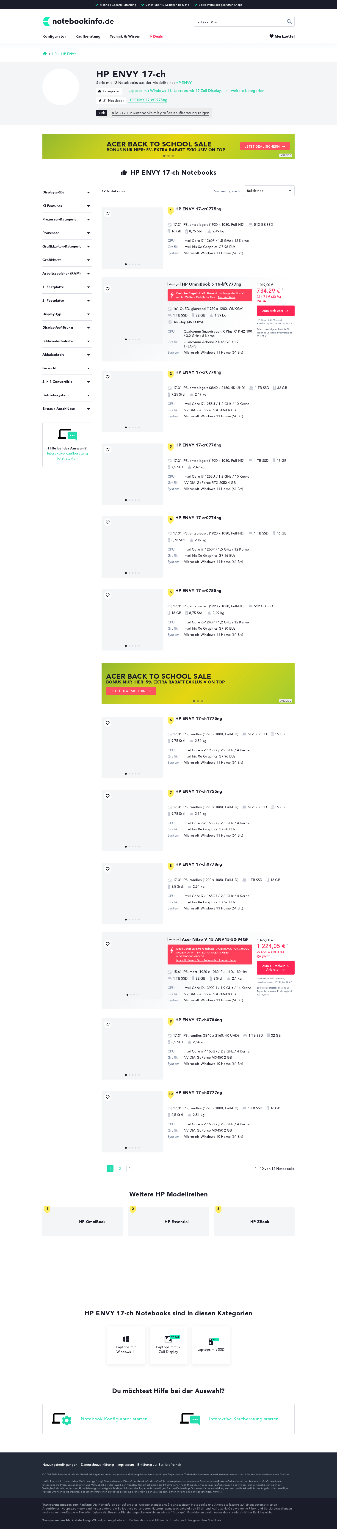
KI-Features (52, 206)
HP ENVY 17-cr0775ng (147, 100)
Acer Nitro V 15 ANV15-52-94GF (215, 939)
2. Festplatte (53, 300)
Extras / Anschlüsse (58, 408)
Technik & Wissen (125, 36)
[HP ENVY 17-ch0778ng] (132, 893)
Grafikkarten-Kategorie (62, 246)
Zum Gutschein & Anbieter (275, 968)
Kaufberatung (88, 36)
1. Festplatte (53, 287)
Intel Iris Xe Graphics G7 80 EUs (210, 628)
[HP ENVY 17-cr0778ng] (132, 401)
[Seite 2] (129, 1168)
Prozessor (50, 233)
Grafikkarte (52, 260)
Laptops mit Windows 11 (149, 90)
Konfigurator (54, 36)
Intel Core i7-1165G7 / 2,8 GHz (209, 896)
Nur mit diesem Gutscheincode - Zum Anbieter (206, 960)
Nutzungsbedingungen (59, 1465)
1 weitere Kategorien (246, 90)
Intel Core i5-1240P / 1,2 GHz (207, 622)
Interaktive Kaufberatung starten (244, 1419)
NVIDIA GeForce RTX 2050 (205, 410)
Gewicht (49, 368)
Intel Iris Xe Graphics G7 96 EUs (210, 247)
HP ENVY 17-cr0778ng (198, 372)
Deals (158, 36)
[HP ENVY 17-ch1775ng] (132, 747)
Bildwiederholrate (57, 341)
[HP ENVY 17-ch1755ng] (132, 820)
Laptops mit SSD (211, 1349)
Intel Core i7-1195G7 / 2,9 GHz (209, 750)
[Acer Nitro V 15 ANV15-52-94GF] (132, 968)
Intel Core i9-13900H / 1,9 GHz (208, 988)
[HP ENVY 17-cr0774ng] (132, 547)
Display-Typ (51, 314)
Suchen (289, 21)
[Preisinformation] (282, 290)
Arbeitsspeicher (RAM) (61, 273)
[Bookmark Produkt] (107, 213)
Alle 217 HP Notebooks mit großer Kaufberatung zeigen (160, 113)
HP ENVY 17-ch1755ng (198, 791)
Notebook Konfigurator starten (114, 1419)
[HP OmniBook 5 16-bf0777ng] (132, 313)
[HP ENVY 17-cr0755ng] (132, 619)
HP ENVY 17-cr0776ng (198, 445)
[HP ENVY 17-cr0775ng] (132, 238)
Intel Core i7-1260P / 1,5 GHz (207, 240)
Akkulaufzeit (53, 354)
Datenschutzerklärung (97, 1465)
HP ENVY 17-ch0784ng (198, 1019)
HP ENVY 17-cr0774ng (198, 517)
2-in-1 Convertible (57, 381)
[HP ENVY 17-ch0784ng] (132, 1049)
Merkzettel (285, 36)
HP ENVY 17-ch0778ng (198, 864)
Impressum (125, 1465)
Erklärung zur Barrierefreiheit (159, 1465)
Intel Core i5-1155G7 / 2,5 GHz (209, 823)
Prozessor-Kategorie (59, 219)
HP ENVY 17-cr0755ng (198, 590)
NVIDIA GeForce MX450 (203, 1057)
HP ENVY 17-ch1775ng (198, 718)
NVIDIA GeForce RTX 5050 (205, 994)
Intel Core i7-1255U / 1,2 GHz (208, 404)
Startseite (44, 53)
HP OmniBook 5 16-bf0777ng (211, 284)
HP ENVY (68, 54)
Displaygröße (53, 192)
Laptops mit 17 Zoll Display (197, 90)
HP (54, 54)
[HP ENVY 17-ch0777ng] (132, 1121)
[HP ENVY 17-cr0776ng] (132, 474)
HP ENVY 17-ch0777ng (198, 1092)
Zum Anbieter (226, 297)
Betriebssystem (55, 395)
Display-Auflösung (57, 327)
